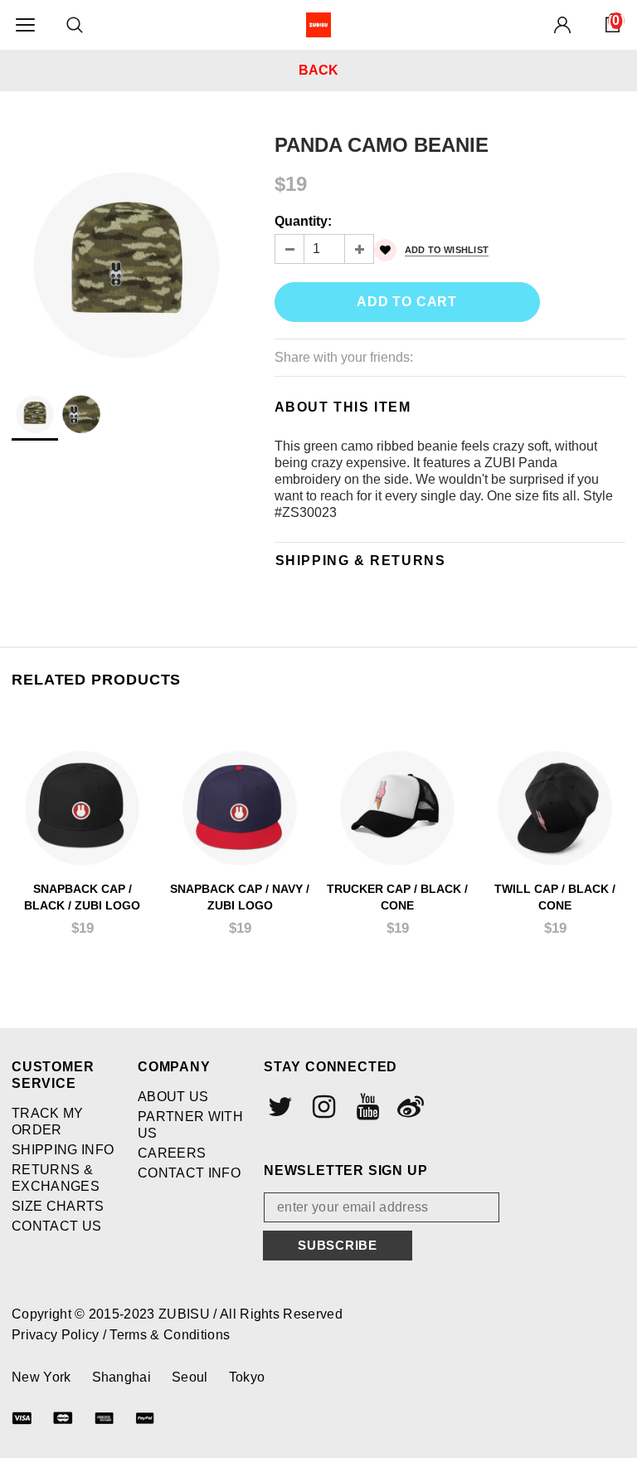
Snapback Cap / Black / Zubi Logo (82, 897)
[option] (126, 248)
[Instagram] (322, 1107)
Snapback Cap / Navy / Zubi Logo (239, 897)
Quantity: (303, 221)
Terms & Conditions (169, 1335)
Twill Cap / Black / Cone (554, 897)
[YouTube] (366, 1107)
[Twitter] (279, 1107)
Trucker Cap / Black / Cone (397, 897)
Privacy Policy (57, 1335)
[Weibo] (409, 1107)
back (318, 70)
